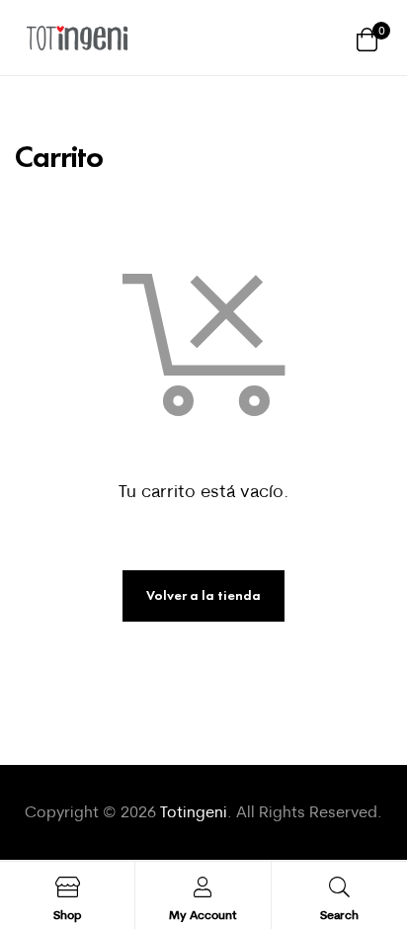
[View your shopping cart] (367, 38)
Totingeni (193, 811)
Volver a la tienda (203, 595)
